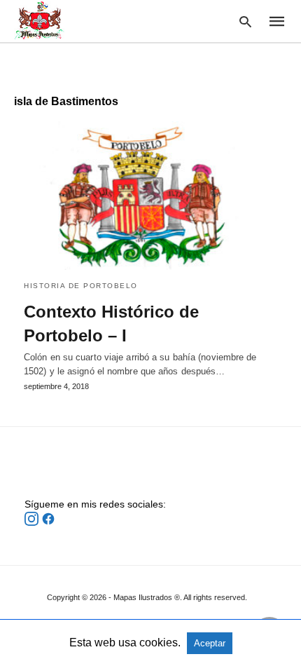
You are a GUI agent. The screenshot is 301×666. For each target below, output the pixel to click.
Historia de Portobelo (81, 286)
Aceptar (209, 643)
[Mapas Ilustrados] (39, 20)
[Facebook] (48, 522)
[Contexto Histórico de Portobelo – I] (150, 195)
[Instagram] (32, 522)
